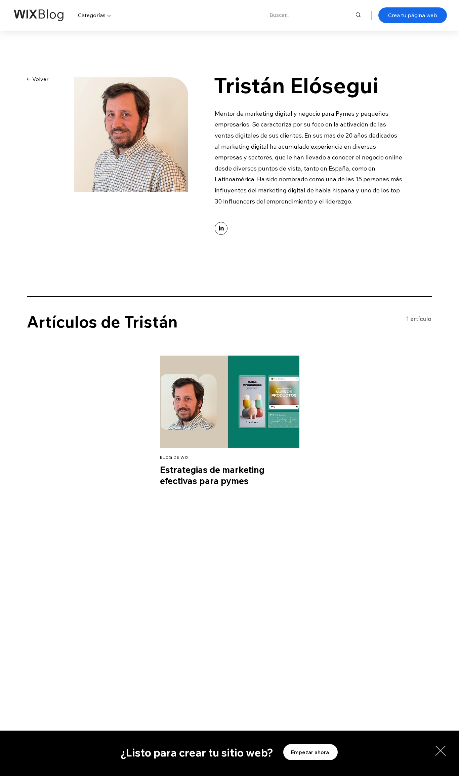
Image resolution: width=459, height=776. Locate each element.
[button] (440, 751)
